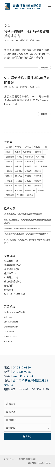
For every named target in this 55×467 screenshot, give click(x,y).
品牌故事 (39, 162)
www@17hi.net (23, 376)
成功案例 (28, 171)
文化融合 (18, 176)
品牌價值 (9, 162)
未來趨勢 (18, 181)
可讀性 (19, 157)
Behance (8, 317)
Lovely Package (11, 322)
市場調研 (9, 171)
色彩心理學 (10, 195)
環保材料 (9, 186)
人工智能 (27, 147)
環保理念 (18, 186)
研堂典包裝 (32, 463)
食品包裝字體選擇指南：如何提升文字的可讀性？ (26, 234)
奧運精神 (18, 166)
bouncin (47, 463)
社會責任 (18, 190)
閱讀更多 (44, 68)
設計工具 (29, 195)
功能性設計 (27, 152)
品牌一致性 (40, 157)
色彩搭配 (20, 195)
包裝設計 (37, 152)
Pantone (8, 341)
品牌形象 (18, 162)
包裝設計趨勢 (11, 265)
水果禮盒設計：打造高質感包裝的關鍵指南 (23, 214)
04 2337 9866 (22, 367)
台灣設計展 (29, 157)
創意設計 (37, 147)
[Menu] (49, 6)
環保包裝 (37, 181)
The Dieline (9, 331)
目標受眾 (9, 190)
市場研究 (8, 277)
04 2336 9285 (22, 371)
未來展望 (9, 181)
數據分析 (9, 176)
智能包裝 (37, 176)
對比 (36, 166)
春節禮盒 (28, 176)
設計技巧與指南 (12, 293)
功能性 (17, 152)
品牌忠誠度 (29, 162)
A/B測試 (9, 147)
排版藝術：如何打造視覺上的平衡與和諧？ (23, 228)
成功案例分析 (11, 281)
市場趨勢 (18, 171)
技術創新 (37, 171)
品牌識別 (9, 166)
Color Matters (10, 336)
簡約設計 (41, 190)
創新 (45, 147)
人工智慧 (18, 147)
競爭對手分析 (30, 190)
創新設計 (9, 152)
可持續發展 (10, 157)
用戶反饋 (28, 186)
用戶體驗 (37, 186)
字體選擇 (28, 166)
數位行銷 (24, 40)
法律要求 (28, 181)
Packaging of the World (14, 312)
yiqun (38, 40)
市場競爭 (44, 166)
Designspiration (11, 327)
